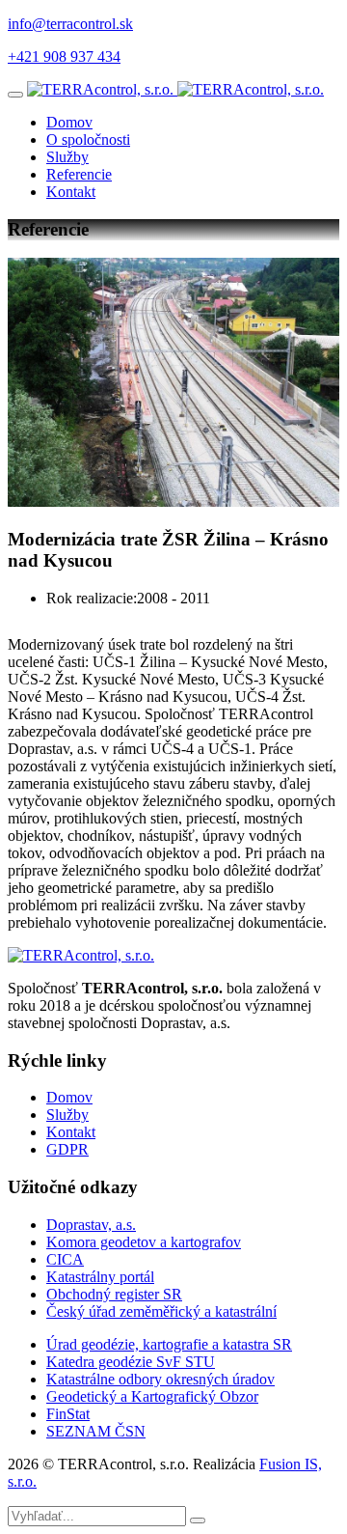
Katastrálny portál (100, 1277)
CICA (65, 1259)
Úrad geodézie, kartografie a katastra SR (169, 1344)
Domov (69, 122)
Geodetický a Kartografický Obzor (152, 1396)
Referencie (79, 174)
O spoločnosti (88, 139)
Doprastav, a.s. (91, 1224)
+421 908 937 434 (64, 56)
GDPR (67, 1149)
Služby (67, 157)
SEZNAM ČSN (96, 1431)
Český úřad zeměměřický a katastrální (161, 1311)
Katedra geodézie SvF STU (130, 1361)
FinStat (68, 1414)
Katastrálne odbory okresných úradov (160, 1379)
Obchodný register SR (114, 1294)
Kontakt (70, 191)
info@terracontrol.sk (70, 23)
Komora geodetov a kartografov (143, 1242)
